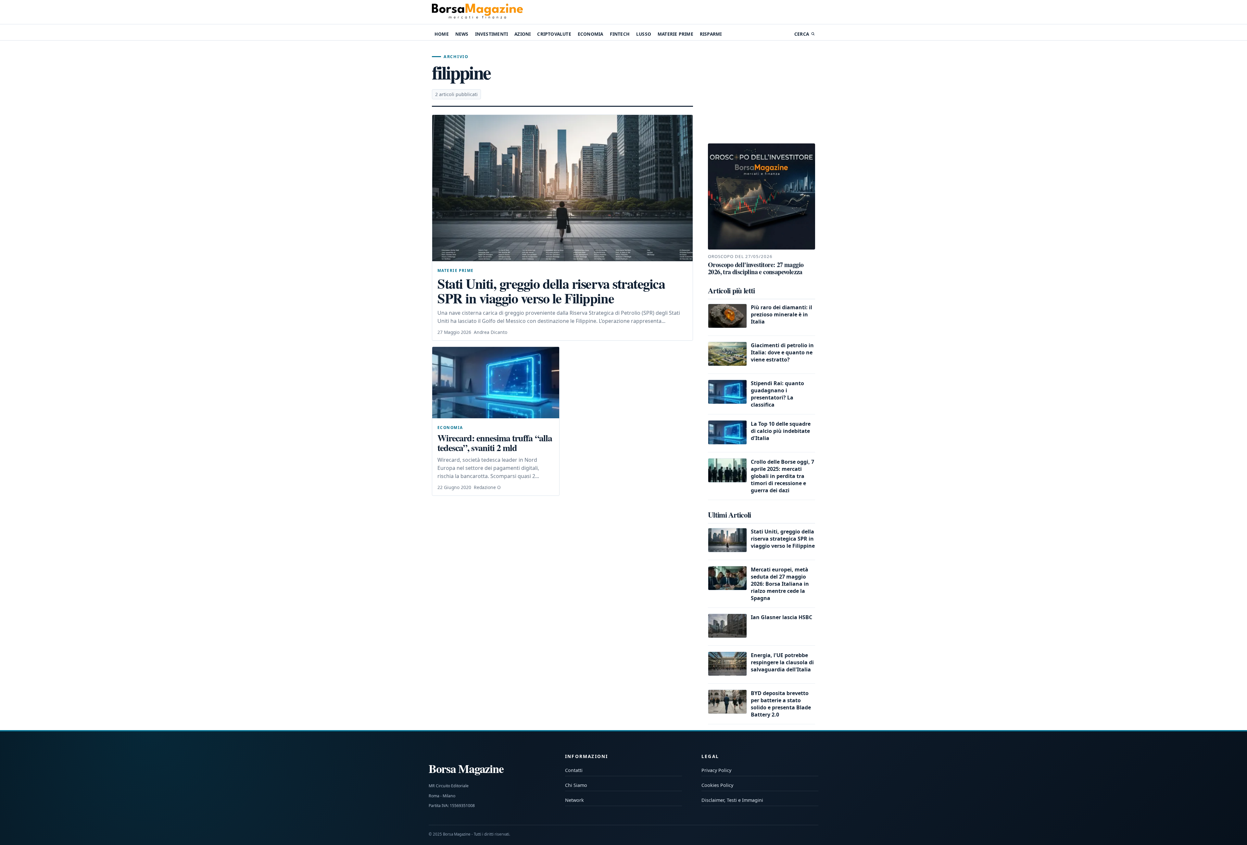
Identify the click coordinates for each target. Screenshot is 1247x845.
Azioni (522, 34)
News (462, 34)
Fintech (620, 34)
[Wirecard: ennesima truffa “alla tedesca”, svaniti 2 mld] (495, 382)
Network (574, 800)
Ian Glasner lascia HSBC (781, 617)
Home (442, 34)
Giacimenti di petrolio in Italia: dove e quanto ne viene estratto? (782, 352)
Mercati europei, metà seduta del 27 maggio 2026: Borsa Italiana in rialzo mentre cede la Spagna (780, 584)
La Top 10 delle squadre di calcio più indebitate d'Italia (781, 431)
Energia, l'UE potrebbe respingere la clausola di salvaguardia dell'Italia (782, 662)
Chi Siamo (576, 785)
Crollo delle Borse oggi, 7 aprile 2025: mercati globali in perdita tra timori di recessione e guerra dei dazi (782, 476)
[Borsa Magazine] (477, 12)
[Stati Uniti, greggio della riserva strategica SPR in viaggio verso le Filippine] (562, 188)
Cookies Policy (717, 785)
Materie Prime (675, 34)
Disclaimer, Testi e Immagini (732, 800)
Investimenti (491, 34)
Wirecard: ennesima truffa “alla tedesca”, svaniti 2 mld (494, 442)
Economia (590, 34)
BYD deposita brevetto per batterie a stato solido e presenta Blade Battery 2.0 (781, 704)
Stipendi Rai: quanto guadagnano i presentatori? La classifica (777, 394)
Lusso (643, 34)
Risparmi (711, 34)
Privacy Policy (716, 770)
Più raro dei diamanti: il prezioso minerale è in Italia (781, 314)
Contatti (574, 770)
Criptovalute (554, 34)
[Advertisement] (761, 92)
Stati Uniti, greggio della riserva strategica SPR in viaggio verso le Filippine (551, 291)
